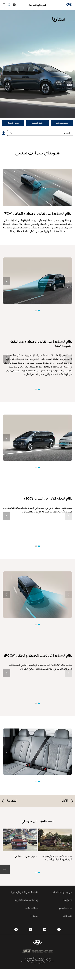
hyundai (69, 4)
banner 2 (36, 311)
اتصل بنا (67, 900)
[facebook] (59, 929)
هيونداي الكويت (37, 4)
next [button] (6, 281)
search (9, 4)
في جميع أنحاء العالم (62, 892)
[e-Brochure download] (3, 133)
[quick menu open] (5, 869)
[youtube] (44, 929)
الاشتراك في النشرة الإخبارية (24, 892)
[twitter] (30, 929)
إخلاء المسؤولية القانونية (26, 900)
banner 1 (39, 311)
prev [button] (68, 281)
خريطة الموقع (65, 907)
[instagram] (16, 929)
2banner (36, 872)
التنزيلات (67, 915)
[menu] (4, 4)
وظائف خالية (31, 907)
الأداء (64, 801)
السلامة (67, 133)
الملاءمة (12, 801)
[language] (14, 4)
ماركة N (34, 915)
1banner (39, 872)
